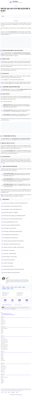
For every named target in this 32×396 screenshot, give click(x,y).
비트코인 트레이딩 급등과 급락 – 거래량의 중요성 (10, 212)
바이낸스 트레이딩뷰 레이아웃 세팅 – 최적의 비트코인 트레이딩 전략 (13, 269)
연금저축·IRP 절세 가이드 (3, 368)
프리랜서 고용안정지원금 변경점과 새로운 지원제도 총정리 (8, 314)
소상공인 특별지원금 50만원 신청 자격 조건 (7, 313)
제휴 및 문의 (2, 324)
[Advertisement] (16, 42)
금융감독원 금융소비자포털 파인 (4, 328)
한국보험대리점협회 (3, 360)
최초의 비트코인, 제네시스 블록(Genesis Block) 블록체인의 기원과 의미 (14, 215)
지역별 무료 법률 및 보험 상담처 (4, 349)
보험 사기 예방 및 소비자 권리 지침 (4, 342)
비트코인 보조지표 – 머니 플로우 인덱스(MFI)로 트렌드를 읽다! (12, 218)
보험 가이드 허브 (2, 337)
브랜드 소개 (2, 318)
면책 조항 (9, 392)
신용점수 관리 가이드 (3, 369)
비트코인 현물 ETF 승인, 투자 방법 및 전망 (9, 228)
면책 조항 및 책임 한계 (3, 323)
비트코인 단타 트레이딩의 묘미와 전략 (9, 259)
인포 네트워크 (15, 1)
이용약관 (17, 392)
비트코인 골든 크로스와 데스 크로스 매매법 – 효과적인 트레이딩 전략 (13, 247)
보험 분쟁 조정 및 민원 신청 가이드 (4, 341)
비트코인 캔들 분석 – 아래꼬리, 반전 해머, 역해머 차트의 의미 (12, 209)
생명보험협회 (2, 358)
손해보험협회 (2, 359)
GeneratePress (20, 394)
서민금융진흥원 (2, 380)
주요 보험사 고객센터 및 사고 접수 (4, 348)
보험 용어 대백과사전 (3, 343)
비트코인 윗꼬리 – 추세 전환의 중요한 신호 (9, 253)
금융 (2, 312)
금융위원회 (2, 329)
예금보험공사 (2, 354)
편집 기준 (6, 392)
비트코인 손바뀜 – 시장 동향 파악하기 (9, 250)
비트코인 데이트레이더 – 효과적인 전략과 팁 (10, 256)
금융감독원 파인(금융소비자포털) (4, 377)
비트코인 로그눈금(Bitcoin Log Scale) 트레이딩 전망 (11, 272)
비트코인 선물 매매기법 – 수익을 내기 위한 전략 (10, 237)
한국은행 (2, 333)
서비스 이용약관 (2, 322)
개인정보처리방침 (13, 392)
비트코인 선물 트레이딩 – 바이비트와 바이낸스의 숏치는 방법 (12, 206)
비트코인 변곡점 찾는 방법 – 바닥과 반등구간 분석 (10, 234)
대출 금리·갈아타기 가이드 (3, 367)
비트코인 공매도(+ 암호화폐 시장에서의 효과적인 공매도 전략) (12, 231)
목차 (3, 16)
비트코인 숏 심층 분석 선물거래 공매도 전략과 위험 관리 (11, 225)
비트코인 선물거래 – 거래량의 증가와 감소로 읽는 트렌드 (11, 244)
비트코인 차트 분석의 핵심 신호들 (8, 266)
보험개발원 (2, 353)
